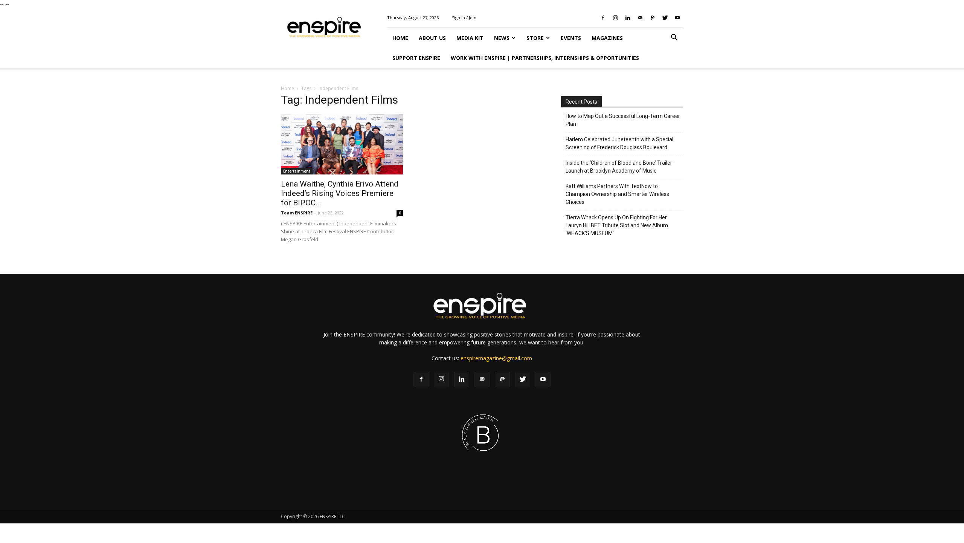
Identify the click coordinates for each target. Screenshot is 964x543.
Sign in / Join (464, 17)
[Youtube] (677, 17)
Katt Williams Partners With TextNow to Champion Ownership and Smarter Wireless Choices (617, 194)
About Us (432, 37)
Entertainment (296, 171)
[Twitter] (665, 17)
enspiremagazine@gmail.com (496, 358)
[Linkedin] (627, 17)
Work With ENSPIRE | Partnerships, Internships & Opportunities (545, 57)
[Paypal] (652, 17)
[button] (674, 38)
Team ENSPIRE (297, 213)
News (501, 37)
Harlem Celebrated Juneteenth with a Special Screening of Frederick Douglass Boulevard (619, 143)
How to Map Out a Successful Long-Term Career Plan (623, 120)
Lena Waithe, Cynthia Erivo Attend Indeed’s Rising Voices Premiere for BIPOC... (339, 193)
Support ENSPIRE (416, 57)
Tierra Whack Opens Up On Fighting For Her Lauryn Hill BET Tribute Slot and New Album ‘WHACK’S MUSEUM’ (617, 225)
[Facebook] (603, 17)
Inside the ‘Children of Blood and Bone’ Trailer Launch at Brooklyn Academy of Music (619, 167)
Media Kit (470, 37)
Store (535, 37)
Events (571, 37)
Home (400, 37)
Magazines (607, 37)
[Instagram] (615, 17)
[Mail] (640, 17)
